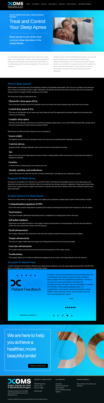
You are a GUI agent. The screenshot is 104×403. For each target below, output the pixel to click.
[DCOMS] (15, 4)
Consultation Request (84, 4)
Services (44, 4)
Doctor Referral (71, 4)
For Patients (35, 4)
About (28, 4)
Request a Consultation (38, 365)
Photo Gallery (53, 4)
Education (62, 4)
